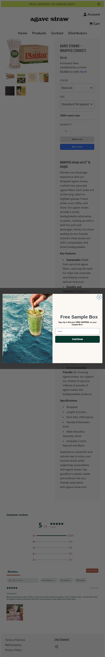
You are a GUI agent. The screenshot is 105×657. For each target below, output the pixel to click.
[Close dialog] (99, 297)
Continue (77, 339)
